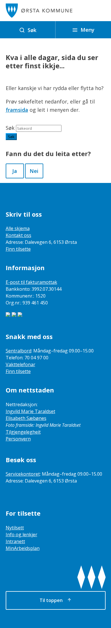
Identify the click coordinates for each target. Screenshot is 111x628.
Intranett (15, 541)
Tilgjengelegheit (23, 432)
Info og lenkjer (21, 534)
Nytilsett (15, 528)
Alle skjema (18, 228)
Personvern (18, 439)
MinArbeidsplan (23, 548)
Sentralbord (18, 351)
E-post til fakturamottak (31, 282)
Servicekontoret (23, 474)
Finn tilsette (18, 249)
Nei (34, 171)
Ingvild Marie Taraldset (30, 411)
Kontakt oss (18, 235)
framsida (17, 109)
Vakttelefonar (20, 364)
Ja (14, 171)
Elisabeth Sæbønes (26, 418)
